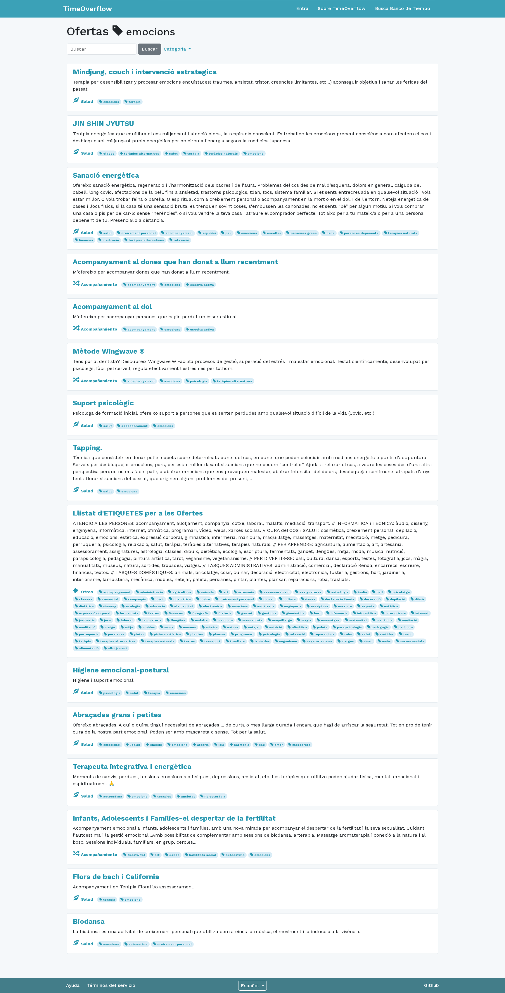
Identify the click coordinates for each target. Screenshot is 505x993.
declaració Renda (339, 599)
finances (86, 240)
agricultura (181, 592)
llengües (178, 620)
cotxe (205, 599)
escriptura (319, 606)
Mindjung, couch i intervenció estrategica (145, 72)
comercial (110, 599)
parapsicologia (349, 627)
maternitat (358, 620)
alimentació (88, 648)
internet (422, 613)
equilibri (209, 233)
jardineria (87, 620)
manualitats (252, 620)
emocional (111, 745)
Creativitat (136, 855)
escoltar (274, 233)
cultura (289, 599)
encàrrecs (265, 606)
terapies (164, 796)
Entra (302, 8)
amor (278, 745)
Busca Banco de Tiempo (402, 8)
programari (244, 634)
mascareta (301, 745)
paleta (322, 627)
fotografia (200, 613)
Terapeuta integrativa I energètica (132, 766)
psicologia (198, 381)
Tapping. (87, 448)
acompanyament (179, 233)
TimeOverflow (87, 9)
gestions (269, 613)
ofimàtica (299, 627)
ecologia (133, 606)
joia (221, 745)
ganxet (246, 613)
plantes (196, 634)
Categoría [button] (175, 49)
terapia (109, 900)
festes (153, 613)
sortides (387, 634)
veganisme (288, 641)
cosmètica (182, 599)
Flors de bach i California (116, 877)
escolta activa (202, 285)
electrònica (212, 606)
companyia (137, 599)
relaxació (181, 240)
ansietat (188, 796)
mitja (129, 627)
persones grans (303, 233)
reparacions (324, 634)
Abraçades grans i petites (117, 715)
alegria (203, 745)
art (225, 592)
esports (368, 606)
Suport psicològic (103, 403)
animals (207, 592)
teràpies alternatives (141, 153)
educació (157, 606)
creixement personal (138, 233)
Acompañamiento (99, 284)
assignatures (310, 592)
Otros (87, 591)
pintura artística (167, 634)
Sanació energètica (106, 175)
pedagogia (380, 627)
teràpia (135, 102)
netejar (254, 627)
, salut (135, 745)
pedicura (405, 627)
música (212, 627)
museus (189, 627)
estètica (391, 606)
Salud (87, 101)
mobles (149, 627)
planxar (219, 634)
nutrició (275, 627)
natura (232, 627)
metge (110, 627)
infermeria (339, 613)
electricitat (183, 606)
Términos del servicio (111, 985)
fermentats (129, 613)
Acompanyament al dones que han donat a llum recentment (175, 262)
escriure (345, 606)
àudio (362, 592)
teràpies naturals (223, 153)
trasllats (237, 641)
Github (431, 985)
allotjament (117, 648)
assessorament (134, 426)
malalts (201, 620)
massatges (330, 620)
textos (189, 641)
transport (212, 641)
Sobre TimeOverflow (342, 8)
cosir (159, 599)
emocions (111, 102)
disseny (109, 606)
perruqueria (88, 634)
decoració (372, 599)
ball (379, 592)
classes (85, 599)
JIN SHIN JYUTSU (103, 124)
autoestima (112, 796)
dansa (310, 599)
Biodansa (89, 921)
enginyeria (292, 606)
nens (330, 233)
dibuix (419, 599)
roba (348, 634)
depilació (397, 599)
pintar (139, 634)
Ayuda (72, 985)
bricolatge (401, 592)
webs (386, 641)
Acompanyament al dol (112, 306)
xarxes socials (412, 641)
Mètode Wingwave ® (109, 351)
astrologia (339, 592)
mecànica (384, 620)
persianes (116, 634)
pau (228, 233)
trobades (262, 641)
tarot (407, 634)
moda (168, 627)
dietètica (86, 606)
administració (151, 592)
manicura (225, 620)
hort (317, 613)
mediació (409, 620)
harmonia (241, 745)
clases (109, 153)
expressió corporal (94, 613)
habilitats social (202, 855)
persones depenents (361, 233)
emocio (156, 745)
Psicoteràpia (214, 796)
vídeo (368, 641)
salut (173, 153)
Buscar (150, 49)
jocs (107, 620)
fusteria (224, 613)
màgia (306, 620)
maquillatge (282, 620)
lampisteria (151, 620)
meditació (111, 240)
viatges (348, 641)
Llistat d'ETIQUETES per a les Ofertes (138, 513)
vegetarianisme (319, 641)
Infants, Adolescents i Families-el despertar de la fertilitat (174, 818)
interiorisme (395, 613)
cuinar (268, 599)
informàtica (366, 613)
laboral (127, 620)
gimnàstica (295, 613)
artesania (246, 592)
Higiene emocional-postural (121, 670)
